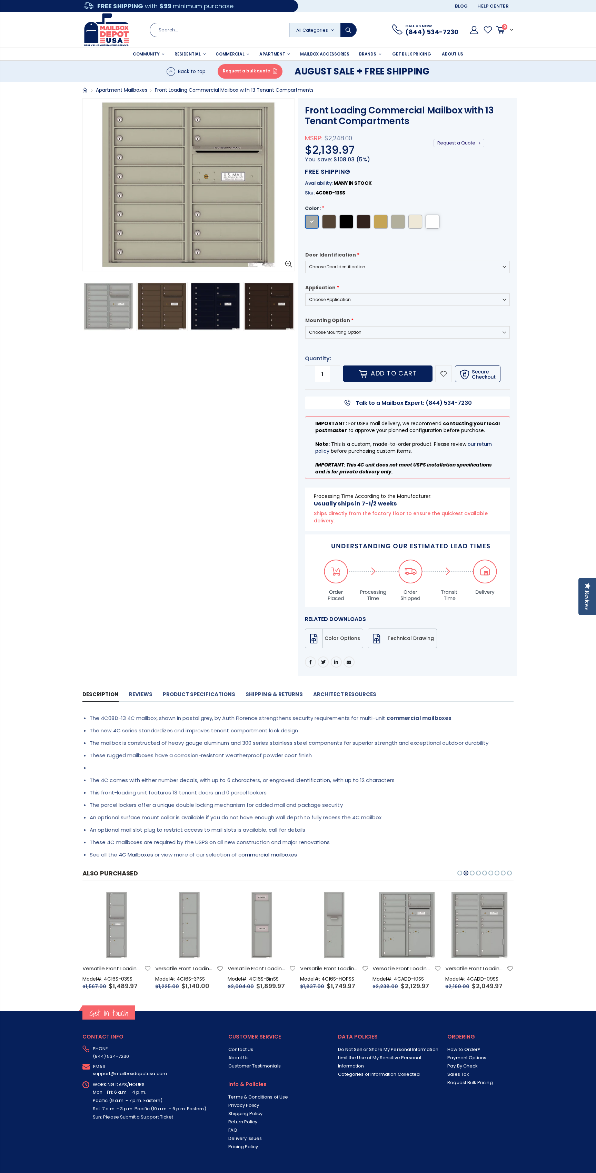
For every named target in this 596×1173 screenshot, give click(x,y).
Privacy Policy (243, 1105)
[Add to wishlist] (443, 373)
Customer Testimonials (254, 1066)
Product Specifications (199, 694)
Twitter (323, 662)
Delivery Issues (245, 1138)
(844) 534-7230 (111, 1056)
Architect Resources (344, 694)
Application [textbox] (322, 287)
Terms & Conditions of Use (258, 1097)
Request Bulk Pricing (470, 1082)
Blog (461, 6)
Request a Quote (456, 143)
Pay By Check (462, 1066)
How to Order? (463, 1049)
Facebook (310, 662)
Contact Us (240, 1049)
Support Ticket (157, 1117)
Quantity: (318, 358)
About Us (238, 1057)
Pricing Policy (243, 1146)
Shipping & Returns (274, 694)
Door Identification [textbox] (332, 254)
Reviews (140, 694)
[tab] (100, 695)
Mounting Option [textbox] (329, 320)
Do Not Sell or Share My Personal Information (388, 1049)
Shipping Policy (245, 1113)
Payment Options (466, 1057)
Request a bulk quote (246, 71)
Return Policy (242, 1122)
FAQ (232, 1130)
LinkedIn (336, 662)
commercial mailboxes (267, 854)
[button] (90, 307)
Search (348, 30)
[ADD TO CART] (139, 902)
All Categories (312, 30)
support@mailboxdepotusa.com (130, 1073)
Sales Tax (458, 1074)
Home (85, 90)
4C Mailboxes (136, 854)
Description (100, 694)
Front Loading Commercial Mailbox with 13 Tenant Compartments (399, 115)
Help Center (493, 6)
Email (349, 662)
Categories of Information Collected (379, 1074)
